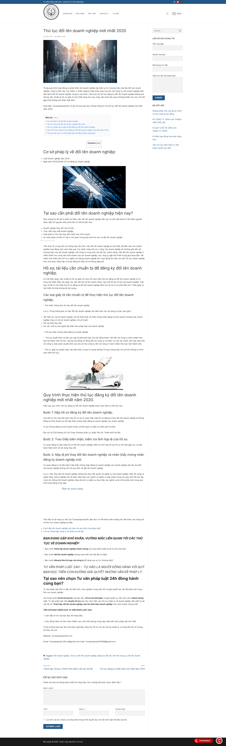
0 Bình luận (61, 36)
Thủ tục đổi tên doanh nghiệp (83, 655)
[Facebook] (174, 2)
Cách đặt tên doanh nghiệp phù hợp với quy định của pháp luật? (72, 528)
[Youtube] (177, 2)
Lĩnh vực (48, 36)
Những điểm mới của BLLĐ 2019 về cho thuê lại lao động (167, 112)
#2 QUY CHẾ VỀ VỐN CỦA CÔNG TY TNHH (165, 129)
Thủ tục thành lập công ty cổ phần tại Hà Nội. (63, 531)
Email (82, 709)
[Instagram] (181, 2)
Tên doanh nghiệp (61, 655)
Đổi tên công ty (120, 655)
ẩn (55, 118)
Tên (45, 709)
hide (98, 143)
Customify (79, 742)
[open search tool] (167, 14)
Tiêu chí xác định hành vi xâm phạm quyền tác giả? (166, 146)
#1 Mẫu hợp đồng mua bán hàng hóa (167, 138)
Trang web (120, 709)
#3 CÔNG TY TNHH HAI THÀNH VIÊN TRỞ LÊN (167, 121)
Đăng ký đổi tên (104, 655)
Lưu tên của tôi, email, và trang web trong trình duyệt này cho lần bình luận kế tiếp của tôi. (86, 720)
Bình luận (48, 688)
